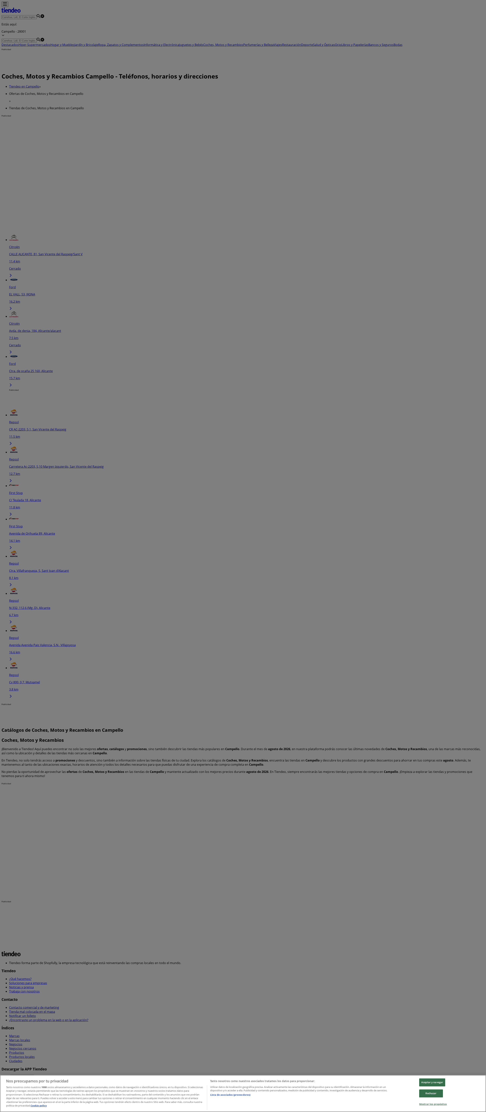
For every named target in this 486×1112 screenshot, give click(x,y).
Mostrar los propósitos (433, 1104)
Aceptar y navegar (432, 1082)
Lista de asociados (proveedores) (230, 1094)
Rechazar (430, 1093)
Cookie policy (39, 1105)
